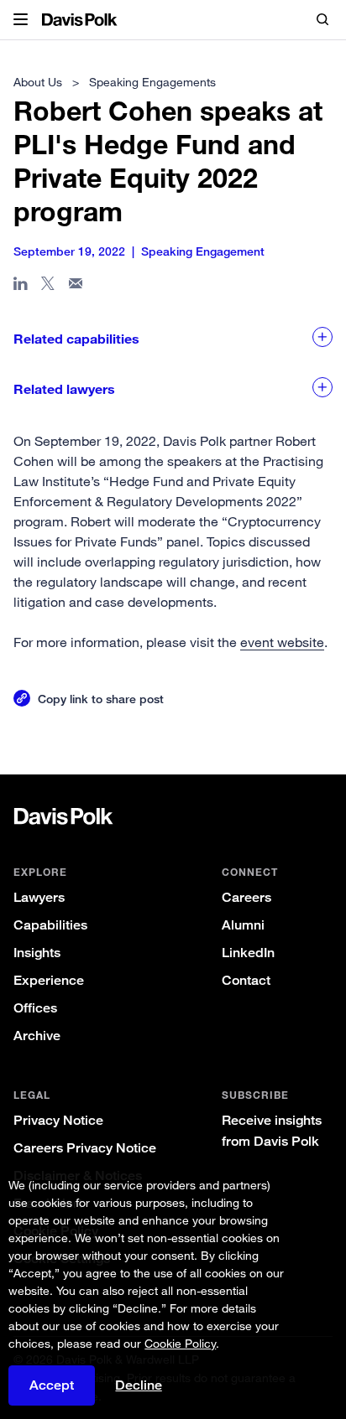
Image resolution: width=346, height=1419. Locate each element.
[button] (20, 20)
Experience (48, 980)
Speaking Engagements (152, 82)
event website (282, 642)
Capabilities (50, 925)
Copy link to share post (101, 698)
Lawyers (39, 897)
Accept (51, 1385)
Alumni (243, 925)
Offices (35, 1008)
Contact (246, 980)
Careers (246, 897)
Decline (138, 1385)
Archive (36, 1036)
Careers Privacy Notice (84, 1148)
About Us (37, 82)
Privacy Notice (58, 1120)
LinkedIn (248, 953)
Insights (36, 953)
